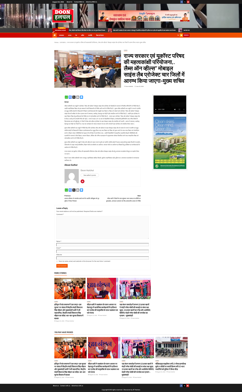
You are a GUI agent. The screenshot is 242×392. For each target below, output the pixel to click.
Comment (60, 214)
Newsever (127, 390)
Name (58, 241)
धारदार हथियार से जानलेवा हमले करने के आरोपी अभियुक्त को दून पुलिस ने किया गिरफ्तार (81, 198)
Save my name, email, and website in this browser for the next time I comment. (85, 261)
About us (69, 2)
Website (59, 255)
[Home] (55, 35)
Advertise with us (91, 2)
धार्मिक (82, 35)
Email (58, 248)
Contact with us (79, 2)
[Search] (178, 35)
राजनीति (90, 35)
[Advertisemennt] (144, 16)
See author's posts (90, 175)
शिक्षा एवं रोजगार (100, 35)
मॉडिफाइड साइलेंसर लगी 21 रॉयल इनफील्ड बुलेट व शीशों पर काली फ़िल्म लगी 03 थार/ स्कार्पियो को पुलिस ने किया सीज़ (170, 366)
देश (76, 35)
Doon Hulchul (129, 86)
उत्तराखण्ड (61, 35)
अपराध (69, 35)
